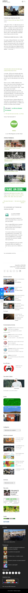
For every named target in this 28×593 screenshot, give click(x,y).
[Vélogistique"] (12, 405)
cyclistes (13, 194)
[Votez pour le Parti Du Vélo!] (11, 511)
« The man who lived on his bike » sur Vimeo (14, 113)
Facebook (4, 271)
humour (17, 194)
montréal (21, 194)
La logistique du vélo (20, 469)
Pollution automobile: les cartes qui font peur (20, 463)
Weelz (18, 20)
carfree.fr (5, 1)
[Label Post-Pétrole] (6, 521)
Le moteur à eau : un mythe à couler (15, 556)
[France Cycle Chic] (11, 495)
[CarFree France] (6, 518)
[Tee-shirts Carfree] (13, 389)
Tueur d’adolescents (20, 453)
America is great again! (13, 564)
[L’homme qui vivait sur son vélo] (14, 11)
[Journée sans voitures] (11, 503)
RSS (17, 271)
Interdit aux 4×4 (19, 365)
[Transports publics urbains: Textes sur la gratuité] (12, 421)
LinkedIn (11, 271)
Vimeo (15, 70)
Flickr (14, 271)
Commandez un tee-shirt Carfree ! (10, 390)
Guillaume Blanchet (8, 70)
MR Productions (12, 586)
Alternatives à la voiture (14, 193)
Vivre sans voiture (18, 196)
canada (8, 194)
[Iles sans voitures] (12, 413)
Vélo (22, 193)
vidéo (12, 196)
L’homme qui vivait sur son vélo (12, 18)
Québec (6, 196)
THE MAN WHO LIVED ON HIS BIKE (12, 69)
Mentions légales (17, 590)
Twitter (8, 271)
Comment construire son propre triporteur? (16, 560)
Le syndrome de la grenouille (14, 551)
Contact (20, 271)
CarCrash (15, 355)
